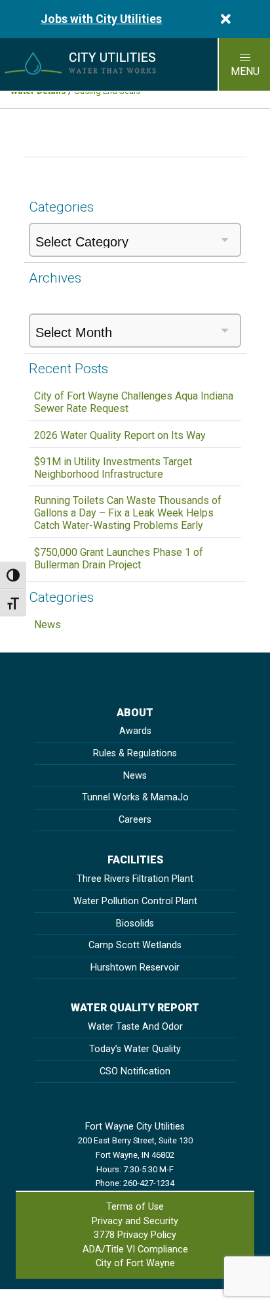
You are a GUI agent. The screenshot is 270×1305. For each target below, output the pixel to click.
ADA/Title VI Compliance (135, 1249)
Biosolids (135, 923)
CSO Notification (135, 1071)
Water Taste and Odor (135, 1026)
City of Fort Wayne (135, 1263)
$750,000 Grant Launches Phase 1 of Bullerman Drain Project (118, 558)
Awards (135, 731)
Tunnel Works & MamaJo (135, 797)
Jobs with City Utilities (101, 19)
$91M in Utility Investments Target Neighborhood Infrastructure (113, 467)
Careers (135, 819)
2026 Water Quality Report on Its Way (120, 435)
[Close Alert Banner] (226, 19)
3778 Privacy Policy (135, 1235)
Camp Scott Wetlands (135, 945)
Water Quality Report (135, 1007)
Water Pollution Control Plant (135, 901)
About (135, 712)
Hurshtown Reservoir (135, 967)
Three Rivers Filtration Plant (135, 878)
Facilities (135, 860)
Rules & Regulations (135, 753)
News (47, 624)
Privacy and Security (135, 1221)
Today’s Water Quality (135, 1049)
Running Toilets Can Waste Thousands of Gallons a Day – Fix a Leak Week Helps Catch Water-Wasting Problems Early (128, 513)
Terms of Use (135, 1206)
